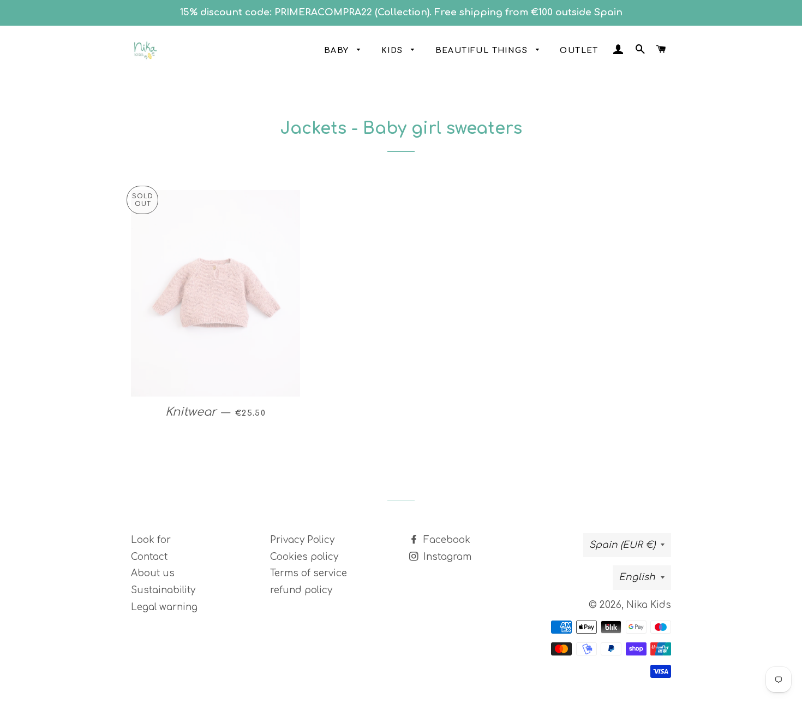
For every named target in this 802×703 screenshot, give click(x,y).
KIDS (393, 50)
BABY (338, 50)
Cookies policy (304, 557)
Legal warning (164, 607)
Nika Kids (648, 605)
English (637, 577)
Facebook (445, 540)
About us (153, 573)
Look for (151, 540)
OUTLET (579, 50)
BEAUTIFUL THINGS (483, 50)
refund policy (301, 590)
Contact (149, 557)
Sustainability (163, 590)
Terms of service (308, 573)
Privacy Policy (302, 540)
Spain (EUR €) (622, 545)
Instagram (446, 557)
